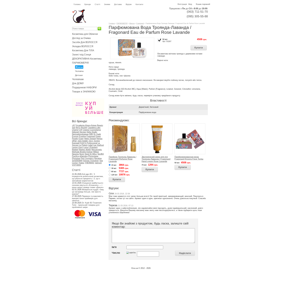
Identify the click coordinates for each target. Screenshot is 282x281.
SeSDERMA (77, 161)
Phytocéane (93, 156)
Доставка (118, 4)
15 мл (113, 165)
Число (116, 252)
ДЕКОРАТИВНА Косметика (86, 58)
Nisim (81, 154)
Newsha (75, 154)
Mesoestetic (97, 150)
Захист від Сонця (81, 54)
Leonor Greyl (77, 147)
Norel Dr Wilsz (91, 154)
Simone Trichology (91, 161)
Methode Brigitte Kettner (82, 152)
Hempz (99, 138)
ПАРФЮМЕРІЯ (80, 63)
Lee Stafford (98, 145)
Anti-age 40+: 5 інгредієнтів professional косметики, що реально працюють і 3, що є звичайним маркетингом (87, 177)
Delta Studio (92, 132)
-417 (74, 125)
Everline (82, 136)
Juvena (97, 141)
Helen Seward (90, 138)
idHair (74, 141)
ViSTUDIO (76, 165)
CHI (80, 130)
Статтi (76, 170)
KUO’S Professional (88, 143)
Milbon (96, 152)
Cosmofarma (95, 130)
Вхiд (190, 4)
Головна (77, 4)
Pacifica (75, 156)
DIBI (91, 134)
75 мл (144, 165)
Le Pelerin (83, 145)
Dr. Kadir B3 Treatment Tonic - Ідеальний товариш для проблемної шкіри (86, 205)
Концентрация (116, 112)
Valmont (98, 163)
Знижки (107, 4)
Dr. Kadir (97, 134)
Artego (93, 125)
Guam (81, 138)
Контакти (139, 4)
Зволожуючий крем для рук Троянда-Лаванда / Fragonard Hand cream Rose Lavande (156, 159)
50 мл (164, 39)
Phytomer (76, 158)
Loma (85, 147)
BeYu (78, 127)
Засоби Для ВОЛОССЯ (84, 42)
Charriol (75, 130)
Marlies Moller (85, 150)
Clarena (86, 130)
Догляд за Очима (81, 38)
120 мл (114, 175)
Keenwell (76, 143)
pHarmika (83, 156)
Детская (79, 75)
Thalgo (81, 163)
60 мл (113, 172)
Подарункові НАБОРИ (84, 87)
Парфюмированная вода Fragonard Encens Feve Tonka (188, 158)
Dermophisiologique (80, 134)
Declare (83, 132)
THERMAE (89, 163)
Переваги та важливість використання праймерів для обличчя (87, 198)
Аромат (112, 107)
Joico (90, 141)
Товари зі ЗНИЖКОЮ (83, 91)
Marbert (75, 150)
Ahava (87, 125)
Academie (80, 125)
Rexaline (98, 158)
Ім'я (114, 247)
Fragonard (91, 136)
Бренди (87, 4)
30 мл (113, 168)
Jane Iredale (82, 141)
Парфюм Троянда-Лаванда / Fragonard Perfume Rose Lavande (122, 159)
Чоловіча (79, 71)
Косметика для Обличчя (85, 34)
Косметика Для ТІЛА (83, 50)
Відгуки (129, 4)
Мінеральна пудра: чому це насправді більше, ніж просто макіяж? (88, 191)
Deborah (75, 132)
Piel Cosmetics (87, 158)
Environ (75, 136)
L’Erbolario (93, 147)
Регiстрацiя (182, 4)
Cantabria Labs (94, 127)
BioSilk (84, 127)
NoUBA (101, 154)
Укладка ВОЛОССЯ (82, 46)
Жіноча (79, 67)
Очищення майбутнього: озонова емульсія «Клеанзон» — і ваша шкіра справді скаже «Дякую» (88, 185)
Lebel (90, 145)
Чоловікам (78, 79)
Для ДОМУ (78, 83)
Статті (97, 4)
